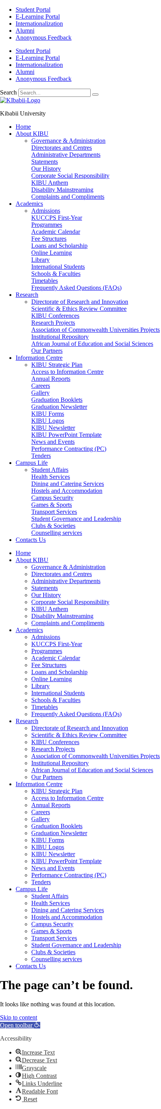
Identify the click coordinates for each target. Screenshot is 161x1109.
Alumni (25, 30)
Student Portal (33, 9)
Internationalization (39, 23)
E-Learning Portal (38, 16)
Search (8, 92)
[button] (20, 1025)
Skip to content (18, 1017)
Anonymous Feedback (44, 37)
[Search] (95, 94)
